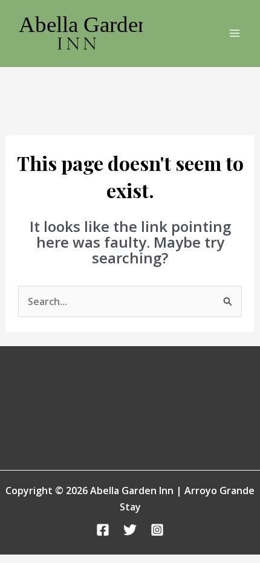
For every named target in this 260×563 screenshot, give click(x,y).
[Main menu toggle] (234, 33)
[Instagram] (157, 529)
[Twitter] (130, 529)
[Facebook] (102, 529)
